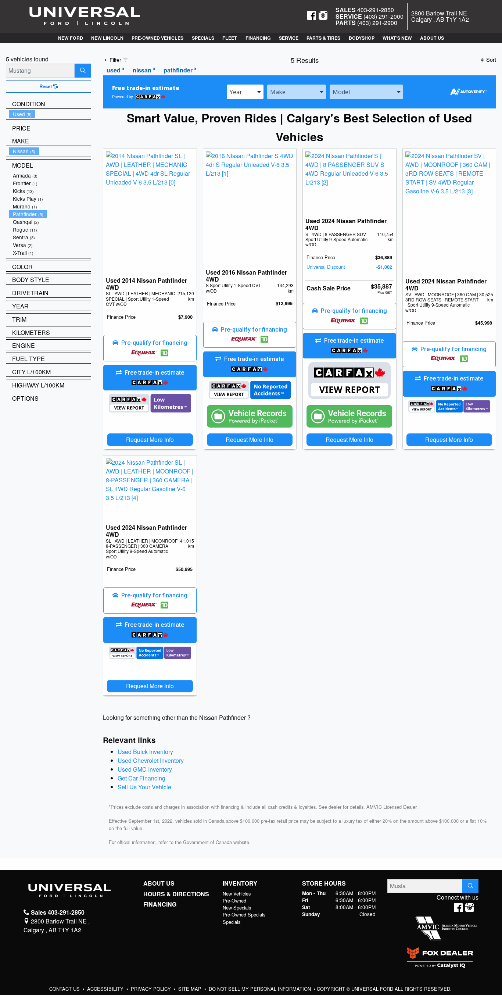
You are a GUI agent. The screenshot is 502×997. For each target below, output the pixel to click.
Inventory (240, 883)
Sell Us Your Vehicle (144, 787)
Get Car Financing (141, 778)
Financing (159, 904)
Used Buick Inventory (145, 751)
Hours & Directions (176, 894)
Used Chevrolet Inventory (151, 760)
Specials (231, 921)
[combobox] (245, 92)
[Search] (83, 71)
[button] (70, 38)
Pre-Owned (234, 900)
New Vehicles (237, 893)
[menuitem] (50, 114)
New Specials (237, 907)
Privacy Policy (151, 988)
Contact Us (65, 988)
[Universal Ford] (84, 15)
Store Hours (324, 883)
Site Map (190, 988)
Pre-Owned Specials (244, 914)
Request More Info (150, 439)
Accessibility (106, 988)
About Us (159, 883)
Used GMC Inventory (145, 769)
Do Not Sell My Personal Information (260, 988)
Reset (46, 86)
